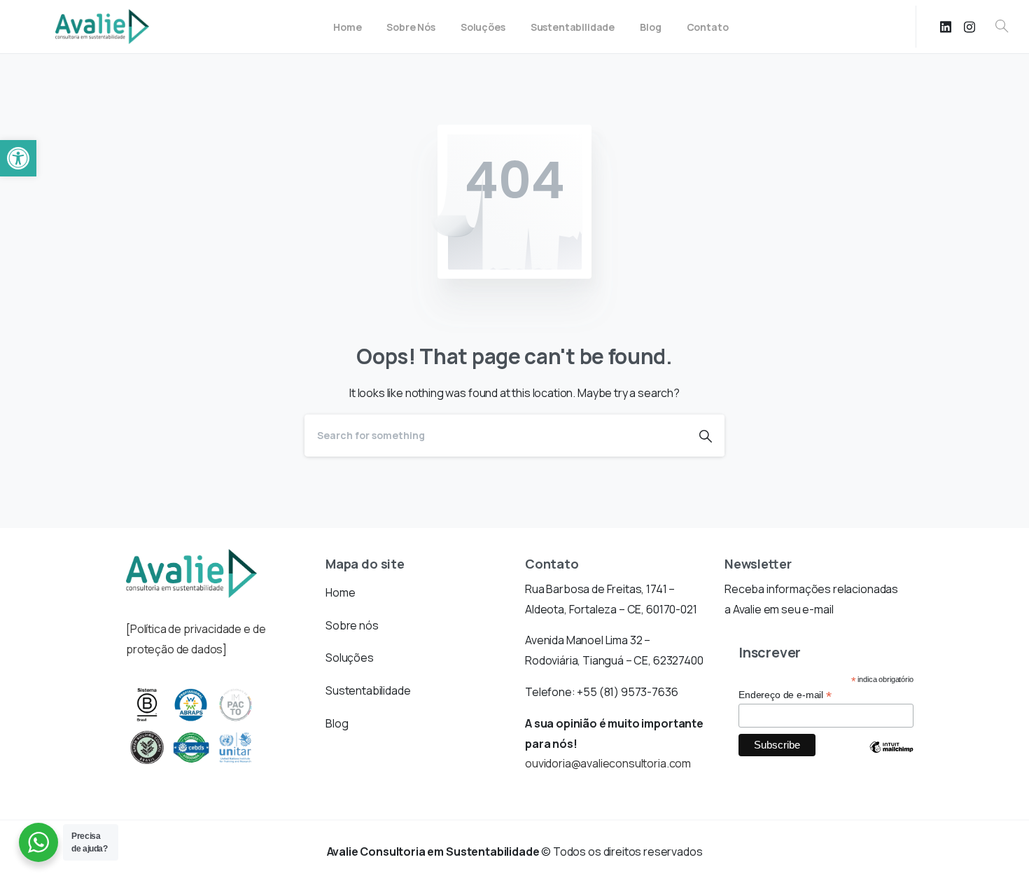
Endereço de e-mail (785, 695)
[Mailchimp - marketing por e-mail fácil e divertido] (891, 757)
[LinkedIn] (946, 26)
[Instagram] (969, 26)
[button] (18, 158)
